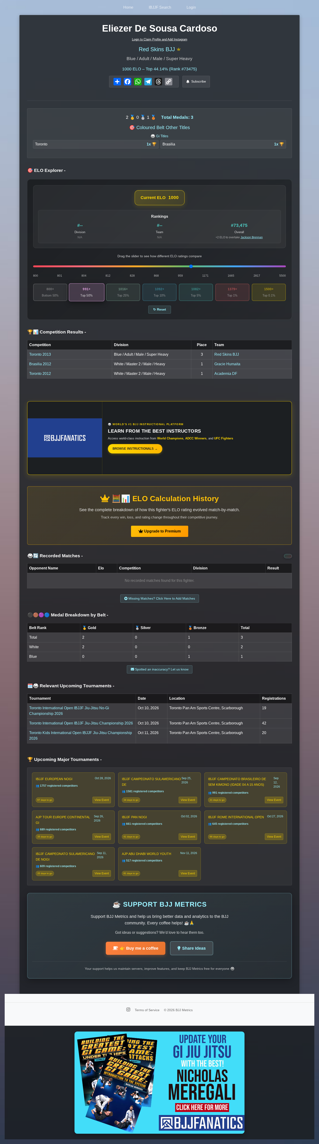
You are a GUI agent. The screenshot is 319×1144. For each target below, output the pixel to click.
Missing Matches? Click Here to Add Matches (161, 598)
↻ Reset (159, 309)
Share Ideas (194, 948)
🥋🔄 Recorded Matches (55, 555)
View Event (102, 800)
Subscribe (198, 81)
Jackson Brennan (252, 237)
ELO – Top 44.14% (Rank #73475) (159, 69)
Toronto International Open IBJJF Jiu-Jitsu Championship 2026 (81, 723)
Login (191, 7)
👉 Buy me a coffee (139, 948)
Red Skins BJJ (157, 49)
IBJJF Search (160, 7)
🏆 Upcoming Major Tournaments (64, 759)
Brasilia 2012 (40, 364)
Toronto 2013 (40, 354)
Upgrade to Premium (162, 531)
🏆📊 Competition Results (56, 331)
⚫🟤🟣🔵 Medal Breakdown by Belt (67, 614)
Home (128, 7)
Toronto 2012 (40, 374)
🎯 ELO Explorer (46, 170)
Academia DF (225, 374)
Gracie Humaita (227, 364)
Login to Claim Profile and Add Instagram (159, 39)
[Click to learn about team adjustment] (179, 49)
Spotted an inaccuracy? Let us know (161, 669)
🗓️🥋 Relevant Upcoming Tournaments (70, 685)
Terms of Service (147, 1010)
